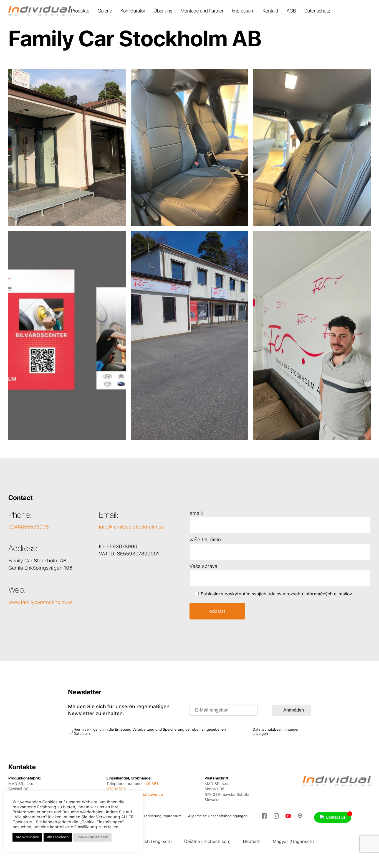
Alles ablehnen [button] (57, 837)
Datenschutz (317, 11)
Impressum (243, 11)
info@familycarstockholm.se (131, 527)
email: (196, 513)
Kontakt (270, 11)
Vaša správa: (204, 566)
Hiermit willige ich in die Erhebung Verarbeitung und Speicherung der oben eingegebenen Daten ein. (150, 732)
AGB (291, 11)
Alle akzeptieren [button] (27, 837)
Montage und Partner (202, 11)
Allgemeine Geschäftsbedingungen (217, 816)
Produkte (80, 11)
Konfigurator (132, 11)
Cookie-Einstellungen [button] (92, 837)
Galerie (105, 11)
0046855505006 (28, 527)
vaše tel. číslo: (206, 540)
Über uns (163, 11)
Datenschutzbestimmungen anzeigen (275, 732)
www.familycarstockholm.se (40, 602)
